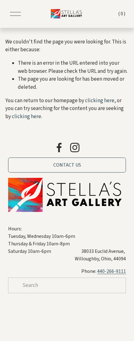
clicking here (99, 100)
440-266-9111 (111, 271)
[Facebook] (59, 148)
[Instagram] (75, 148)
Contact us (67, 165)
